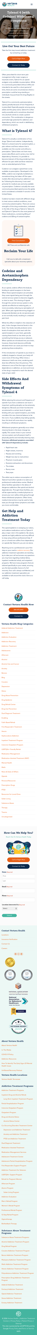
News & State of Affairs (10, 772)
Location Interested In (13, 905)
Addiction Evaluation (9, 637)
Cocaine (5, 682)
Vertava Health (13, 1318)
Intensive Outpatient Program (12, 745)
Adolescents (6, 651)
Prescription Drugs (8, 785)
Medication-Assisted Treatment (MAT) (15, 758)
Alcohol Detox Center (12, 1121)
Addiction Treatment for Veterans (14, 1170)
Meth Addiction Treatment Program (15, 1264)
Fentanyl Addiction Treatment (12, 1289)
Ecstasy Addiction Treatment (12, 1303)
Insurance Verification (9, 939)
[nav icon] (32, 4)
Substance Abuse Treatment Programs (15, 1237)
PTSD (3, 790)
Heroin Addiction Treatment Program (15, 1269)
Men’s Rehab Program (10, 1201)
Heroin (4, 731)
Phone (7, 896)
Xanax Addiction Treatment (11, 1298)
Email (7, 886)
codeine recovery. (23, 550)
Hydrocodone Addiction (10, 736)
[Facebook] (15, 954)
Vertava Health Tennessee (11, 1079)
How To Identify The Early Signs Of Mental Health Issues (17, 1065)
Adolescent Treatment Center (12, 1157)
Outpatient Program (9, 1112)
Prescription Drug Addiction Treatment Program (16, 1279)
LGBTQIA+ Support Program (12, 1175)
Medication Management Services (14, 1152)
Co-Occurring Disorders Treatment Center (17, 1126)
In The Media (6, 1050)
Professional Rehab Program (12, 1210)
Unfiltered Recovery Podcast (12, 1070)
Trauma (4, 812)
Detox (4, 691)
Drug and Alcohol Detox (10, 1117)
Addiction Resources (9, 1059)
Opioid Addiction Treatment (12, 1294)
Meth (4, 767)
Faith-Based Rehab (8, 722)
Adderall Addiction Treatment (12, 628)
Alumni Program (7, 1188)
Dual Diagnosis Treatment (11, 713)
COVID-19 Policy (7, 1054)
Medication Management (11, 754)
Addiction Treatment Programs (13, 1090)
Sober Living (6, 799)
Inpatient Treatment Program (12, 740)
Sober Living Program (11, 1192)
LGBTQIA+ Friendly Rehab (11, 749)
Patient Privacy (27, 1321)
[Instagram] (18, 954)
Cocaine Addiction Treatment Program (16, 1251)
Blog (3, 677)
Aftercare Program (8, 1184)
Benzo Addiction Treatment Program (15, 1255)
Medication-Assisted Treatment (13, 1148)
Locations (5, 935)
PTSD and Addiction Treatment (15, 1139)
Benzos (4, 673)
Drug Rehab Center (9, 704)
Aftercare (5, 655)
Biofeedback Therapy (9, 1224)
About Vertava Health (9, 1045)
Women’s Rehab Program (11, 1206)
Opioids (4, 776)
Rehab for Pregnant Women (12, 1179)
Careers (4, 948)
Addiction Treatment (9, 646)
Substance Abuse (8, 803)
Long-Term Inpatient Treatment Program (18, 1099)
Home (17, 26)
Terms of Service (28, 1328)
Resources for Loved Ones (11, 794)
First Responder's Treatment (12, 727)
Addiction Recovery (9, 641)
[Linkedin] (21, 954)
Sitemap (19, 1323)
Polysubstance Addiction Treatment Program (18, 1273)
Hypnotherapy (7, 1219)
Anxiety (4, 668)
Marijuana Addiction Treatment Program (16, 1260)
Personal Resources (9, 781)
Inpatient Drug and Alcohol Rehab (14, 1095)
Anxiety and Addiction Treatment (16, 1134)
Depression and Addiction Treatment (17, 1130)
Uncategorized (7, 817)
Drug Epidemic (7, 700)
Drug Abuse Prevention (10, 695)
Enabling (5, 718)
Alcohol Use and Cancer (10, 664)
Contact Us (6, 944)
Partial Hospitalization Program (13, 1103)
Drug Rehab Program (9, 1246)
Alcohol (4, 659)
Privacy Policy (16, 1321)
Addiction (5, 633)
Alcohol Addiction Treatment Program (15, 1242)
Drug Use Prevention (9, 709)
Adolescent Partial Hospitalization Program (17, 1161)
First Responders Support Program (14, 1166)
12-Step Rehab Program (10, 1215)
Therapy (4, 808)
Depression (6, 686)
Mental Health (7, 763)
